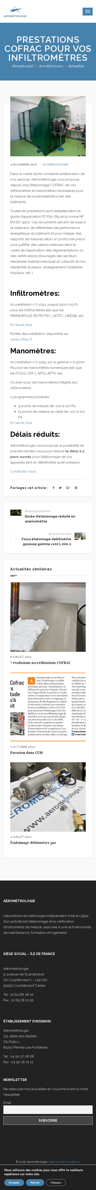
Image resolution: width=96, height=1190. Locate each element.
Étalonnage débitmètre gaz (33, 843)
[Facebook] (53, 488)
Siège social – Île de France (29, 954)
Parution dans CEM (26, 753)
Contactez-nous (23, 471)
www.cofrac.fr (21, 339)
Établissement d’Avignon (27, 1021)
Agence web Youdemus (64, 1161)
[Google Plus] (68, 488)
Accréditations (51, 66)
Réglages (55, 1182)
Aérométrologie (19, 901)
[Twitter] (60, 488)
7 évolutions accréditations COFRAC (40, 663)
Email (7, 1103)
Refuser (35, 1182)
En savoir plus (21, 325)
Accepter (14, 1182)
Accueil (27, 66)
